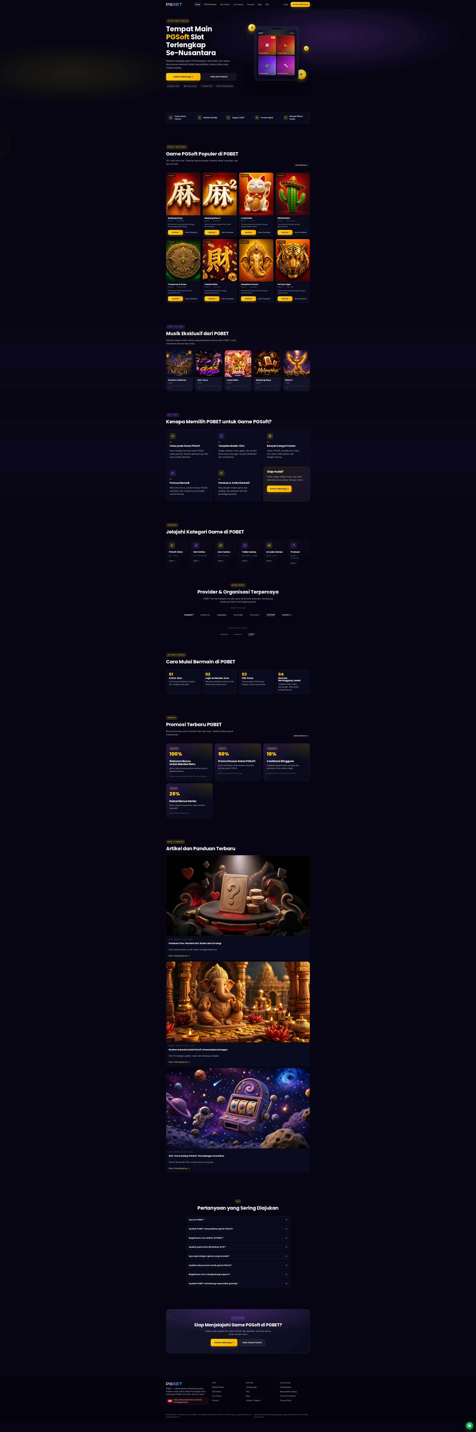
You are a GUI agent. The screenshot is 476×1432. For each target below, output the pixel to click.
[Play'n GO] (238, 615)
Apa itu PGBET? (196, 1219)
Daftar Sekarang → (183, 76)
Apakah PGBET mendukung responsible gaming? (213, 1283)
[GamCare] (224, 634)
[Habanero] (221, 615)
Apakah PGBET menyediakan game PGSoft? (211, 1228)
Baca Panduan (191, 232)
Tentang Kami (285, 1387)
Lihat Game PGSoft (252, 1342)
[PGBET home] (174, 4)
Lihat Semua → (301, 165)
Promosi (250, 4)
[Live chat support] (469, 1425)
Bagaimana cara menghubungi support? (209, 1274)
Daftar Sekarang (300, 4)
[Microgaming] (254, 615)
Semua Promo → (301, 736)
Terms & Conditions (288, 1396)
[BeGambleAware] (238, 634)
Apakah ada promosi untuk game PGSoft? (210, 1265)
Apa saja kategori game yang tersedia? (209, 1256)
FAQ (267, 4)
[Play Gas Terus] (208, 363)
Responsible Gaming (288, 1392)
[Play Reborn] (296, 363)
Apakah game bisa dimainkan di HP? (207, 1247)
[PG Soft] (189, 615)
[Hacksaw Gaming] (271, 615)
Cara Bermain (251, 1387)
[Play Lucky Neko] (238, 363)
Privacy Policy (285, 1400)
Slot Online (225, 4)
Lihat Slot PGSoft (219, 76)
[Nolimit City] (287, 615)
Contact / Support (253, 1400)
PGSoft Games (210, 4)
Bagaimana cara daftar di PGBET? (206, 1238)
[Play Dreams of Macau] (179, 363)
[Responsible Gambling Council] (252, 634)
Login (285, 4)
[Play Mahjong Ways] (267, 363)
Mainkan (175, 232)
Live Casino (238, 4)
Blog (260, 4)
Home (197, 4)
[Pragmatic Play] (205, 615)
